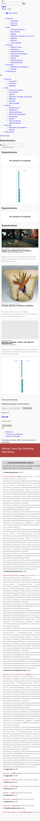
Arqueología (15, 56)
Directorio (9, 432)
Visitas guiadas (16, 43)
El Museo (9, 45)
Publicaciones (11, 71)
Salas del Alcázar (17, 62)
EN (10, 9)
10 (19, 190)
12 (19, 195)
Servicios (14, 40)
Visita (8, 27)
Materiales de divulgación (19, 67)
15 (19, 201)
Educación (9, 65)
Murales (13, 58)
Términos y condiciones (14, 434)
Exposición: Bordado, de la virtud (22, 36)
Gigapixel (14, 25)
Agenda (13, 34)
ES (5, 9)
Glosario (13, 69)
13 (19, 197)
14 (19, 199)
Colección (9, 18)
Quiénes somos (16, 47)
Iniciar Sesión (13, 13)
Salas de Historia (16, 60)
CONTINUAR (27, 408)
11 (19, 192)
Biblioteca (14, 38)
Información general (18, 29)
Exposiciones (15, 32)
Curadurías (14, 21)
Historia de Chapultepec (19, 54)
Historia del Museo (17, 51)
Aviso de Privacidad (13, 436)
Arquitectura (15, 49)
